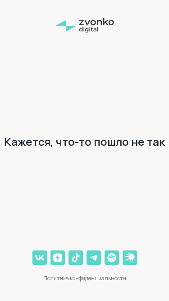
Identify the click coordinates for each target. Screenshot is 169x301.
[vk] (39, 257)
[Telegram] (94, 257)
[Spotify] (112, 257)
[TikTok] (76, 257)
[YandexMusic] (130, 257)
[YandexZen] (57, 257)
